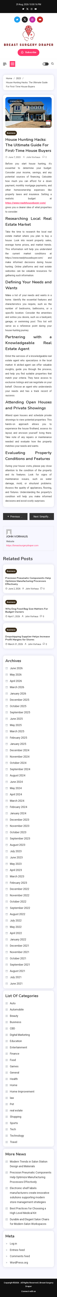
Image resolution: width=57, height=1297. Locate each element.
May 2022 (16, 926)
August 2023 (17, 844)
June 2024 (16, 781)
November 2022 (19, 895)
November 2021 (19, 952)
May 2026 (16, 674)
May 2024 (16, 788)
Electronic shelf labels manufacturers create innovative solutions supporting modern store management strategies (29, 1195)
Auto (13, 1003)
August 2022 (17, 914)
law (12, 1097)
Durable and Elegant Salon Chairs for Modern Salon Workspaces (29, 1222)
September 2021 (20, 964)
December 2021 (19, 945)
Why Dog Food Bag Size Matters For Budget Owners (26, 610)
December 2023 (19, 819)
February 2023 (18, 882)
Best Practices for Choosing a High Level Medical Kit (28, 1211)
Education (16, 1041)
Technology (17, 1135)
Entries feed (17, 1250)
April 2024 (16, 794)
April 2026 (16, 681)
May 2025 (16, 725)
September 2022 (20, 907)
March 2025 (17, 731)
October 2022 (18, 901)
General (14, 1072)
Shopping (15, 1116)
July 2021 (16, 977)
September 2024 (20, 769)
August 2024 (17, 775)
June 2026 (16, 668)
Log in (13, 1243)
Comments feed (20, 1256)
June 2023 (16, 857)
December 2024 (19, 750)
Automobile (17, 1009)
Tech (13, 1129)
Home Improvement (22, 1091)
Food (13, 1060)
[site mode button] (46, 63)
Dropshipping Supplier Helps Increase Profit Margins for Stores (27, 638)
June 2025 (16, 718)
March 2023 (17, 876)
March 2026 (17, 687)
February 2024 (18, 807)
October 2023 (18, 832)
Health (14, 1079)
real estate (16, 1110)
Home (13, 1085)
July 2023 (16, 851)
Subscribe (30, 52)
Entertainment (18, 1047)
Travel (13, 1142)
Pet (12, 1104)
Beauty (14, 1015)
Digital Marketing (20, 1034)
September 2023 (20, 838)
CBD (12, 1028)
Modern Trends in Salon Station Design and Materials (28, 1164)
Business (11, 133)
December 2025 (19, 699)
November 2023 (19, 825)
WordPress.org (19, 1262)
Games (14, 1066)
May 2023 (16, 863)
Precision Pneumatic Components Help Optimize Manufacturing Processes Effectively (28, 581)
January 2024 (18, 813)
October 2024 (18, 762)
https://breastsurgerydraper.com (22, 545)
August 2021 (17, 971)
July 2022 (16, 920)
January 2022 (18, 939)
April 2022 (16, 933)
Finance (14, 1053)
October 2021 (18, 958)
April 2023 (16, 870)
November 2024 (19, 756)
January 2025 (18, 743)
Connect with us (28, 1291)
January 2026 (18, 693)
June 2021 (16, 983)
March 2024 (17, 800)
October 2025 (18, 706)
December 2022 (19, 889)
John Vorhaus (33, 157)
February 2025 (18, 737)
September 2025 (20, 712)
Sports (14, 1123)
